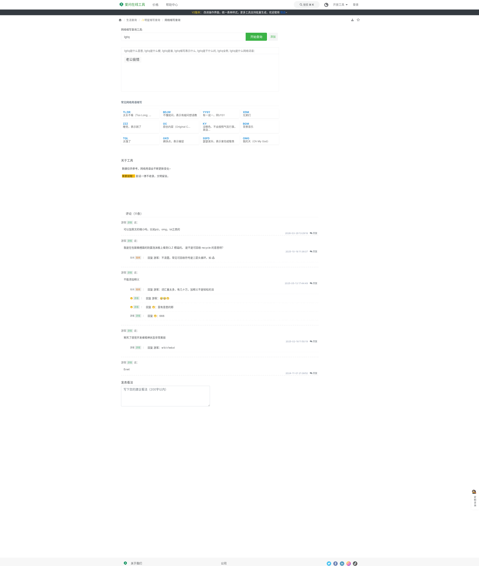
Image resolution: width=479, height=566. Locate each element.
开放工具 (339, 4)
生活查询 (131, 19)
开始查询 (256, 37)
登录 (356, 4)
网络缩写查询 (172, 19)
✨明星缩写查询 (150, 19)
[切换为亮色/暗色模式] (326, 4)
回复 (314, 233)
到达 (283, 12)
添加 (273, 36)
